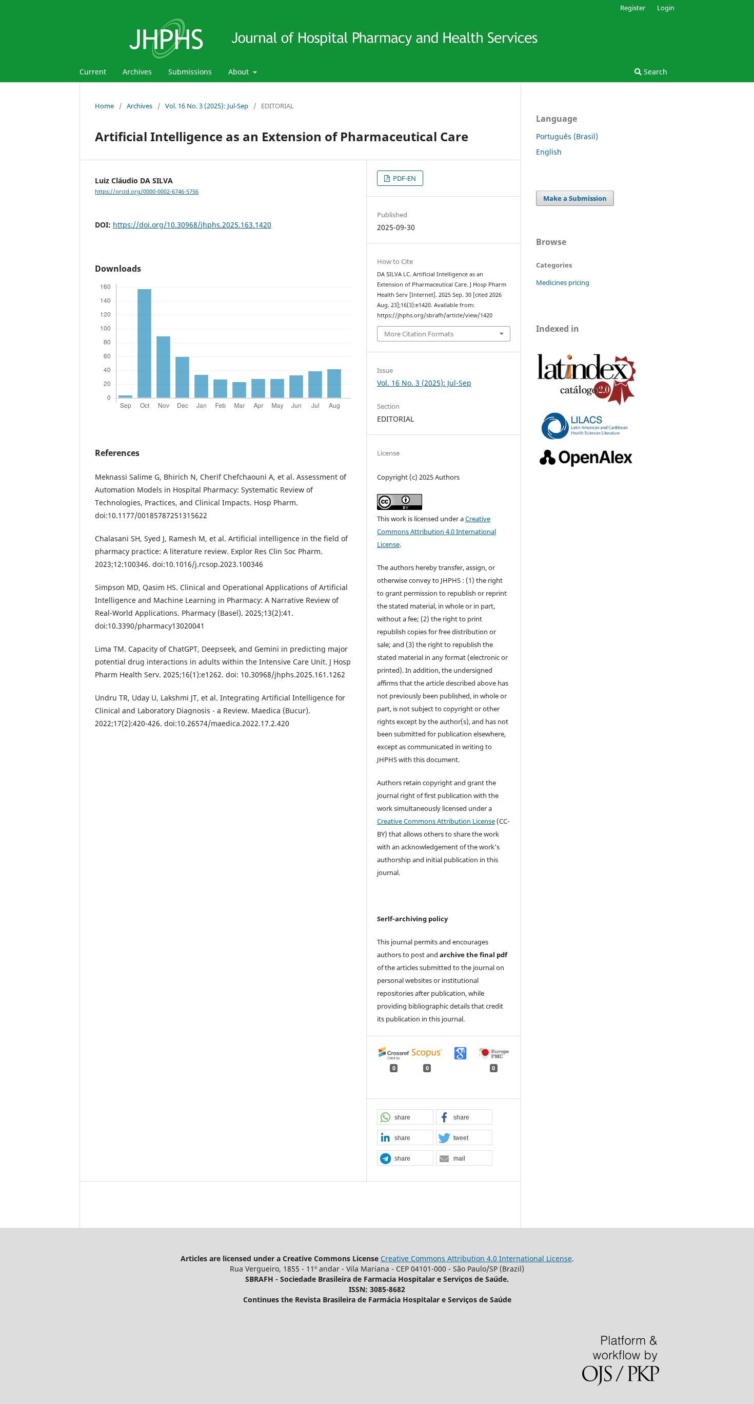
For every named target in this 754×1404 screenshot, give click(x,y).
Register (632, 7)
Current (93, 72)
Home (104, 105)
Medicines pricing (562, 282)
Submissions (190, 72)
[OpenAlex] (587, 467)
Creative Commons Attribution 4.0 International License (436, 531)
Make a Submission (575, 198)
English (549, 152)
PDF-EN (403, 178)
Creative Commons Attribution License (436, 821)
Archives (137, 72)
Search (654, 72)
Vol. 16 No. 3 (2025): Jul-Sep (206, 105)
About (239, 72)
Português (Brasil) (567, 136)
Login (665, 7)
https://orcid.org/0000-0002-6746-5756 (147, 191)
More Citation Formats (418, 333)
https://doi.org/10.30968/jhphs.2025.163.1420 (192, 225)
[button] (405, 1117)
